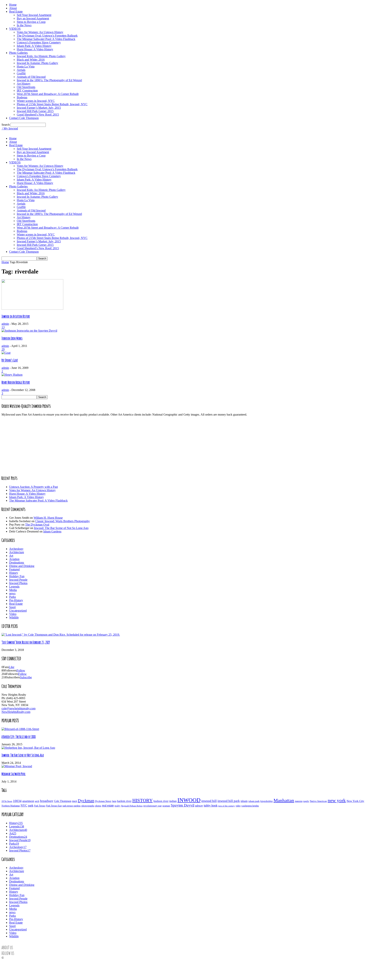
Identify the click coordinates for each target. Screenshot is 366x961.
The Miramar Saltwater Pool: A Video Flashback (46, 39)
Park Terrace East (54, 805)
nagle (306, 801)
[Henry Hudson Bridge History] (12, 374)
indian (173, 801)
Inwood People (18, 579)
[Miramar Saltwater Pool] (17, 766)
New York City (355, 801)
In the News (24, 25)
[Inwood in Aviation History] (32, 308)
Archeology (16, 548)
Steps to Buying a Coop (31, 21)
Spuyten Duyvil (182, 805)
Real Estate (16, 11)
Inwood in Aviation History (16, 316)
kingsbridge (266, 801)
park (30, 805)
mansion (299, 801)
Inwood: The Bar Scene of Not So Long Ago (61, 528)
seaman (166, 805)
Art (11, 555)
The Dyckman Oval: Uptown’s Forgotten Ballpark (47, 35)
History (13, 572)
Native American (318, 801)
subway (199, 805)
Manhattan (284, 800)
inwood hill (209, 801)
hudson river (161, 801)
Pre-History (16, 600)
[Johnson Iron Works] (29, 330)
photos (98, 805)
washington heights (250, 806)
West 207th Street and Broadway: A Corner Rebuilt (48, 94)
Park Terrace (39, 806)
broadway (46, 801)
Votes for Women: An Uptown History (40, 32)
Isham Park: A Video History (34, 45)
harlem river (124, 801)
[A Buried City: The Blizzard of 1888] (20, 729)
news (12, 593)
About (13, 8)
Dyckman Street (103, 801)
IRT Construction (27, 90)
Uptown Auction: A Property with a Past (33, 486)
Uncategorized (18, 610)
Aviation (14, 559)
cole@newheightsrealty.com (18, 708)
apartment (28, 801)
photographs (87, 805)
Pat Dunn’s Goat (10, 360)
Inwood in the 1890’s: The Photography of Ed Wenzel (49, 80)
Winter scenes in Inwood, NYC (36, 100)
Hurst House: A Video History (35, 49)
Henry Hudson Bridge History (16, 382)
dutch (74, 801)
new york (337, 800)
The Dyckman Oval (37, 524)
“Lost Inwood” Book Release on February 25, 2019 (26, 642)
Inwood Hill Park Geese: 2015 (35, 111)
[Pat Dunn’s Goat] (6, 352)
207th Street (7, 801)
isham (244, 801)
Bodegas (22, 97)
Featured (14, 569)
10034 (17, 801)
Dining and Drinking (21, 566)
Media (13, 590)
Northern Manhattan (11, 805)
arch (37, 801)
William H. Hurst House (48, 517)
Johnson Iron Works (12, 338)
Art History (23, 83)
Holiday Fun (16, 576)
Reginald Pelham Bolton (132, 806)
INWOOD (189, 800)
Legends (14, 586)
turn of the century (226, 806)
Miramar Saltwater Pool (14, 774)
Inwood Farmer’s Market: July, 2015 (39, 107)
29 (3, 349)
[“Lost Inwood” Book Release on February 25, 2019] (61, 634)
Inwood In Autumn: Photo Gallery (37, 63)
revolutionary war (152, 805)
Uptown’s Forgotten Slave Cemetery (39, 42)
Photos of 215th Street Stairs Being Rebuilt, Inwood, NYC (52, 104)
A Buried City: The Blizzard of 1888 (19, 736)
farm (114, 801)
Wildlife (14, 617)
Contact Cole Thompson (24, 118)
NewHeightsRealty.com (16, 711)
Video (12, 614)
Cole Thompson (62, 801)
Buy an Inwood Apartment (33, 18)
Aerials (21, 70)
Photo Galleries (18, 52)
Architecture (16, 552)
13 (3, 327)
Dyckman (86, 800)
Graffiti (21, 73)
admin (5, 323)
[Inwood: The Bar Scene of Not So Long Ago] (28, 747)
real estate (108, 805)
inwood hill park (229, 801)
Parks (12, 596)
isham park (254, 801)
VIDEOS (15, 28)
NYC (24, 805)
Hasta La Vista (26, 66)
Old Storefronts (26, 87)
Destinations (16, 562)
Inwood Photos (18, 583)
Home (13, 4)
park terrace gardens (72, 805)
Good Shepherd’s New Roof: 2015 (38, 114)
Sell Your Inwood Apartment (34, 15)
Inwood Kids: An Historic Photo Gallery (41, 56)
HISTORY (142, 800)
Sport (12, 607)
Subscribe (26, 677)
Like (11, 667)
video (238, 806)
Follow (21, 670)
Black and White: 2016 (31, 59)
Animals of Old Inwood (31, 76)
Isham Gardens (52, 531)
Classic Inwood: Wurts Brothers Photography (62, 521)
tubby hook (211, 805)
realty (117, 805)
